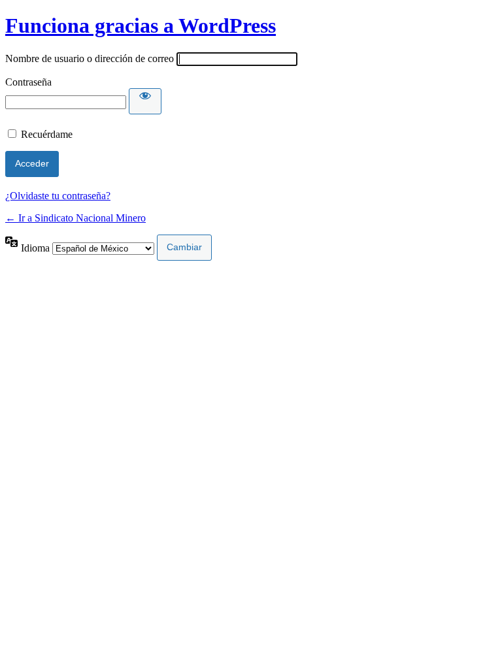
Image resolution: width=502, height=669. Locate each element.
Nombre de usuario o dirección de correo (89, 58)
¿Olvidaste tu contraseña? (57, 195)
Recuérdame (47, 134)
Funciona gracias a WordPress (140, 25)
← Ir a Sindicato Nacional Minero (75, 217)
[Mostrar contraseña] (145, 101)
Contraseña (28, 82)
